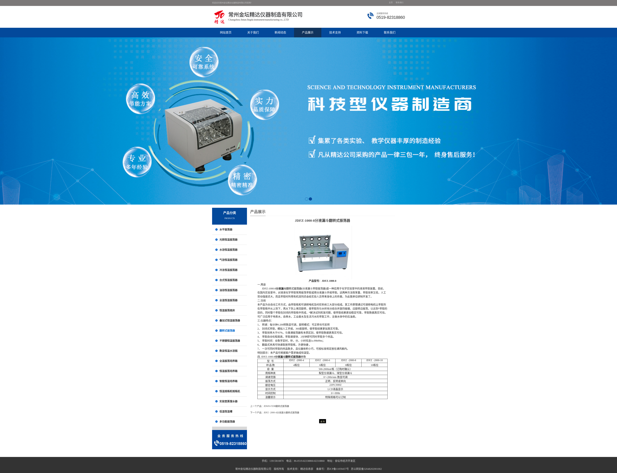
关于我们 (253, 32)
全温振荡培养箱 (228, 361)
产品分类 (229, 213)
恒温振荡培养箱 (228, 371)
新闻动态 (280, 32)
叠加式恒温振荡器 (229, 320)
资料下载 (362, 32)
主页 (391, 3)
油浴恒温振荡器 (228, 290)
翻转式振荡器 (227, 330)
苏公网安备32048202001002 (366, 469)
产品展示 (307, 32)
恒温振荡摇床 (227, 310)
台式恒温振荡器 (228, 280)
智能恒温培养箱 (228, 381)
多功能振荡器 (227, 421)
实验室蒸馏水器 (228, 401)
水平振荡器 (225, 229)
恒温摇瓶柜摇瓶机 (229, 391)
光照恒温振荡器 (228, 239)
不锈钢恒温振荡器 (229, 340)
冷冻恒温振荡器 (228, 270)
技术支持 (335, 32)
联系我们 (399, 3)
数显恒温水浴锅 (228, 350)
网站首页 (226, 32)
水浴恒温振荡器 (228, 249)
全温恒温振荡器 (228, 300)
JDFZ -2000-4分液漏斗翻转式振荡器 (281, 412)
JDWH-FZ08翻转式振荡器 (276, 406)
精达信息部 (306, 469)
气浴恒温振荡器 (228, 259)
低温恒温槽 (225, 411)
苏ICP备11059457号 (337, 469)
